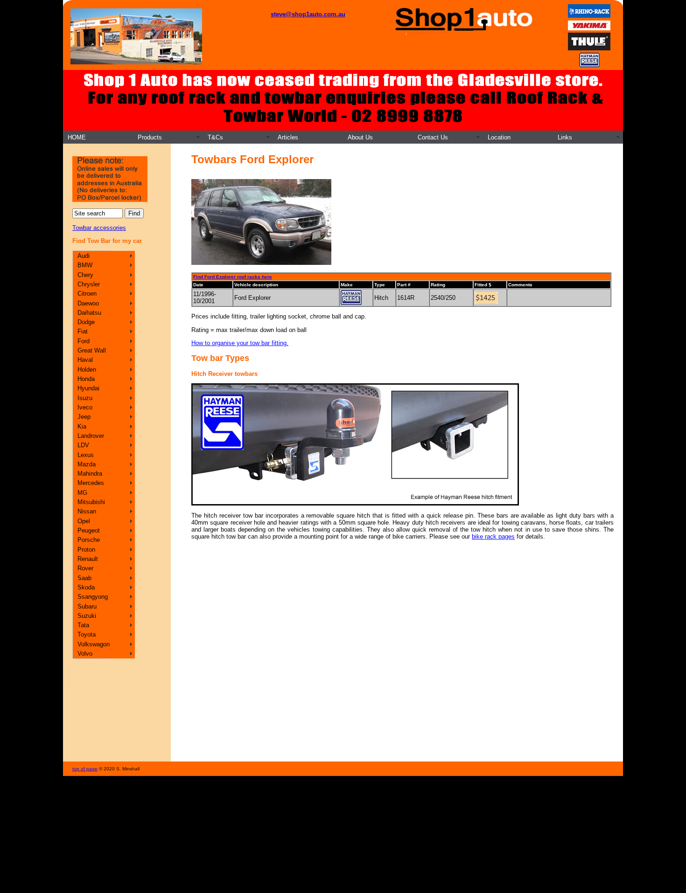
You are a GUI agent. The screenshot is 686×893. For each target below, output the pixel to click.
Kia (81, 426)
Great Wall (91, 350)
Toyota (86, 634)
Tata (83, 625)
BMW (84, 265)
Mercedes (90, 482)
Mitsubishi (91, 501)
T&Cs (215, 137)
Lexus (85, 454)
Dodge (86, 321)
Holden (86, 369)
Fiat (82, 331)
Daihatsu (89, 312)
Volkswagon (93, 644)
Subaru (87, 606)
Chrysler (88, 284)
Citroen (87, 293)
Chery (85, 274)
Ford (83, 341)
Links (565, 137)
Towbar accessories (99, 227)
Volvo (84, 653)
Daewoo (88, 303)
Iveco (84, 407)
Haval (85, 359)
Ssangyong (92, 596)
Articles (288, 137)
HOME (77, 137)
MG (82, 492)
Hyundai (88, 388)
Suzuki (86, 615)
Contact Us (433, 137)
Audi (83, 255)
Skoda (86, 587)
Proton (86, 549)
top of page (85, 768)
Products (150, 137)
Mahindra (89, 473)
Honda (86, 378)
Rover (85, 568)
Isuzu (84, 398)
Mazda (86, 464)
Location (499, 137)
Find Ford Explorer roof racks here (232, 276)
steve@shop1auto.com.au (308, 14)
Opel (83, 521)
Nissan (86, 511)
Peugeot (88, 530)
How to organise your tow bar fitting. (239, 342)
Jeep (84, 416)
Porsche (88, 539)
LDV (83, 445)
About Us (360, 137)
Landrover (90, 435)
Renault (87, 558)
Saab (84, 578)
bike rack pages (493, 536)
